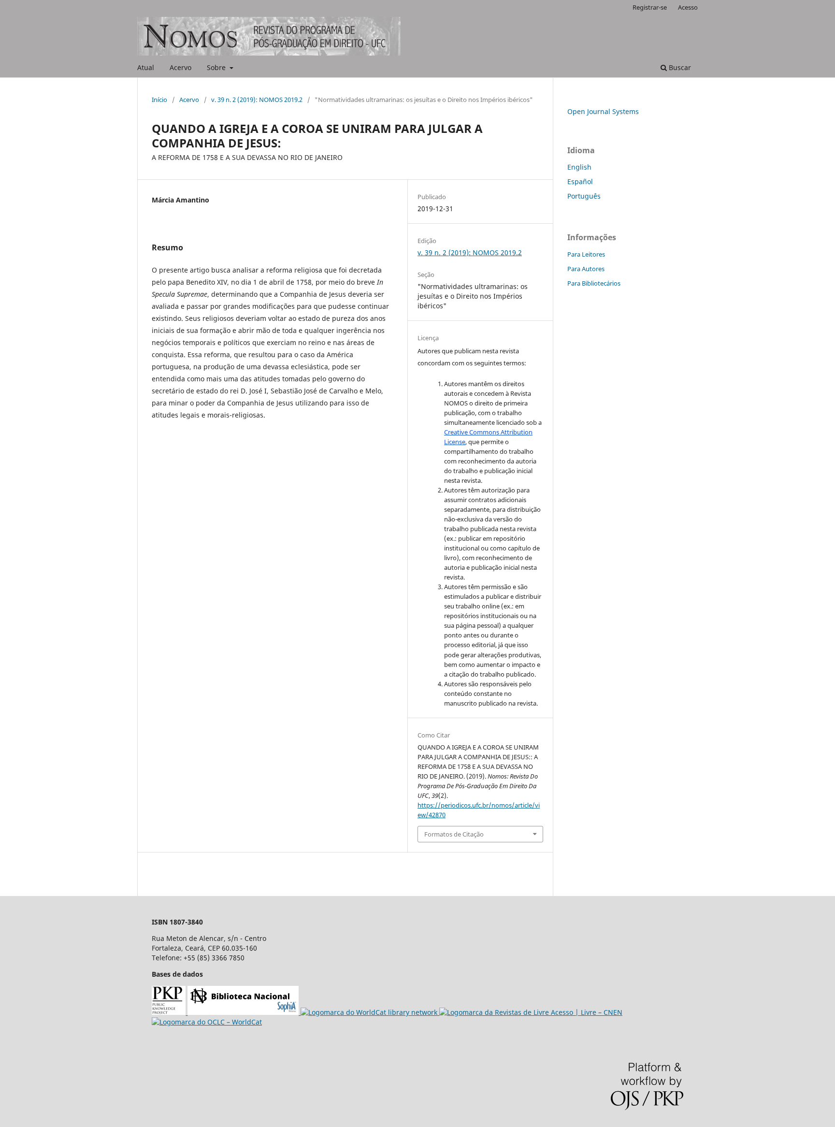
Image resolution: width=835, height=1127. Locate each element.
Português (584, 196)
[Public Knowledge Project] (169, 1012)
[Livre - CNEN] (530, 1012)
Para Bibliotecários (593, 283)
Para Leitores (586, 254)
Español (580, 181)
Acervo (180, 67)
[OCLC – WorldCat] (207, 1021)
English (579, 167)
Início (159, 99)
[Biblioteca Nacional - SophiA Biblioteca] (244, 1012)
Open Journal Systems (603, 111)
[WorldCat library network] (370, 1012)
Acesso (688, 7)
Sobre (217, 67)
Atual (145, 67)
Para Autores (586, 268)
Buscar (679, 67)
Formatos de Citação (454, 834)
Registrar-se (650, 7)
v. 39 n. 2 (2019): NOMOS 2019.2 (256, 99)
